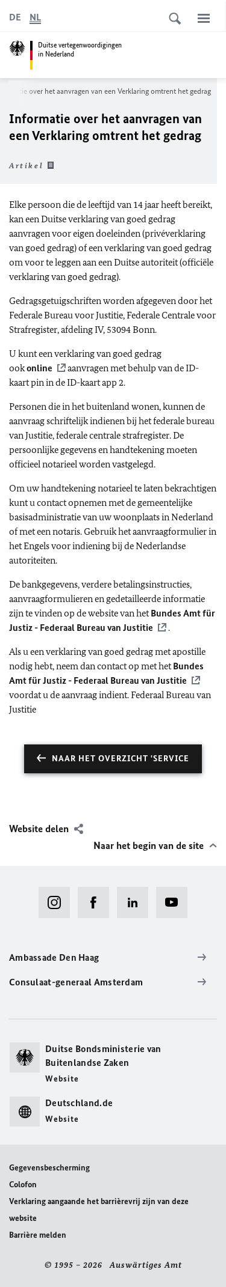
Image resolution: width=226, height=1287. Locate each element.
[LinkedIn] (136, 902)
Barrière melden (37, 1235)
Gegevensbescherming (49, 1168)
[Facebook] (97, 902)
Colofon (23, 1184)
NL (35, 17)
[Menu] (203, 18)
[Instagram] (58, 902)
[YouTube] (175, 902)
